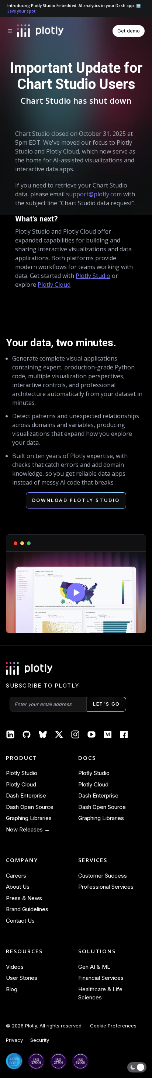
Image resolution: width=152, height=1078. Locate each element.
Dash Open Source (29, 806)
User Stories (21, 977)
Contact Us (20, 920)
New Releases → (28, 829)
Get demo (128, 31)
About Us (18, 886)
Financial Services (101, 977)
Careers (16, 875)
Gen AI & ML (94, 966)
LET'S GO (106, 704)
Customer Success (102, 875)
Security (39, 1040)
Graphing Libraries (29, 818)
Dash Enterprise (26, 795)
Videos (15, 966)
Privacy (14, 1040)
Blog (11, 989)
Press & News (24, 898)
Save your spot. (22, 11)
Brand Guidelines (27, 909)
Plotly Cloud (54, 284)
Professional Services (106, 886)
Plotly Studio (93, 276)
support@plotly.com (94, 194)
